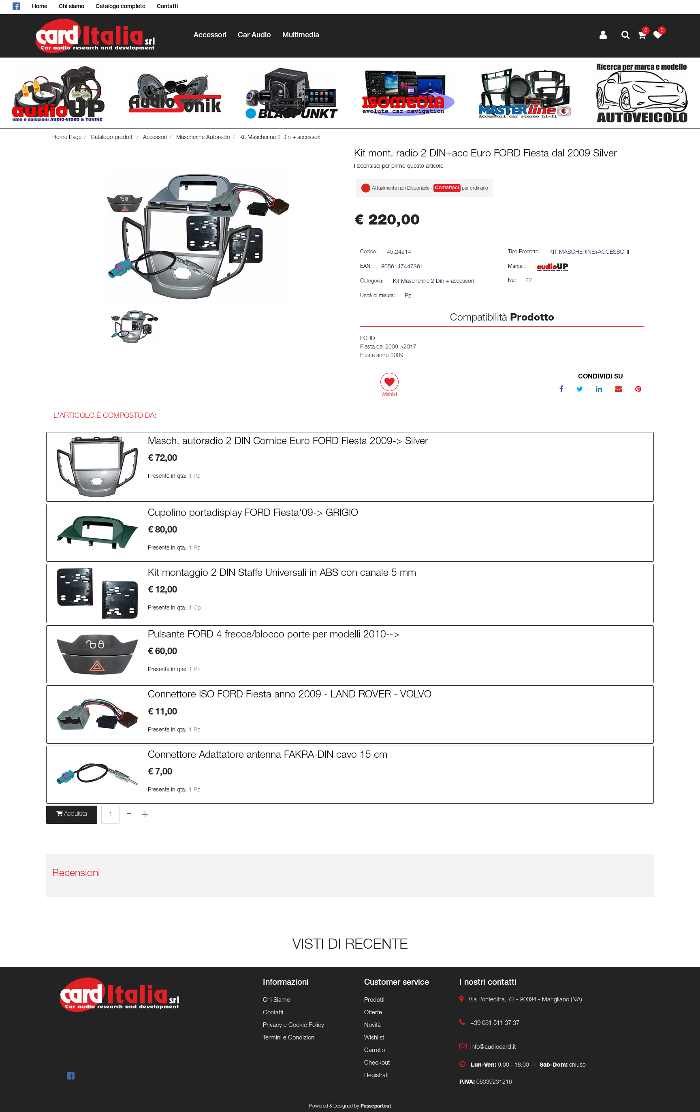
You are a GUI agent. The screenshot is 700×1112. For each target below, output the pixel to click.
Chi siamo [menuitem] (71, 7)
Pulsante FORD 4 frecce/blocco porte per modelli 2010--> (273, 635)
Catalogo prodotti (112, 138)
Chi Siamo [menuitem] (276, 1000)
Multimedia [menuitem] (300, 35)
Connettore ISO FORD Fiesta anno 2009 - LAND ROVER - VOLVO (289, 695)
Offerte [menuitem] (373, 1013)
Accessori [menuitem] (210, 35)
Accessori (155, 138)
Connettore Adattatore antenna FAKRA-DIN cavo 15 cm (267, 756)
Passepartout (376, 1106)
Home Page (66, 138)
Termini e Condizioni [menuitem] (289, 1038)
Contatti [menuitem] (167, 7)
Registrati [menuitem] (376, 1076)
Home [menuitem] (39, 7)
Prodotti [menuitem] (374, 1000)
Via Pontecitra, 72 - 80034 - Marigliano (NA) (525, 1000)
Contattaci (447, 188)
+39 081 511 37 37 (494, 1023)
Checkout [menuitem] (377, 1063)
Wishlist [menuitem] (374, 1038)
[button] (198, 238)
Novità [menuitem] (372, 1025)
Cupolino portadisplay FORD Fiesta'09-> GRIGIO (253, 514)
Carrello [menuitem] (374, 1051)
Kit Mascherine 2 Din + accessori (279, 138)
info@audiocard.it (493, 1047)
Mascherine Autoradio (203, 138)
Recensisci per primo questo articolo (399, 166)
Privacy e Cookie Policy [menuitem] (293, 1025)
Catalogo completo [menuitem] (120, 7)
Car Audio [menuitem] (254, 35)
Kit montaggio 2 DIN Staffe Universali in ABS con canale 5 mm (282, 574)
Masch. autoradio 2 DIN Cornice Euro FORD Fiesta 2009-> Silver (288, 442)
